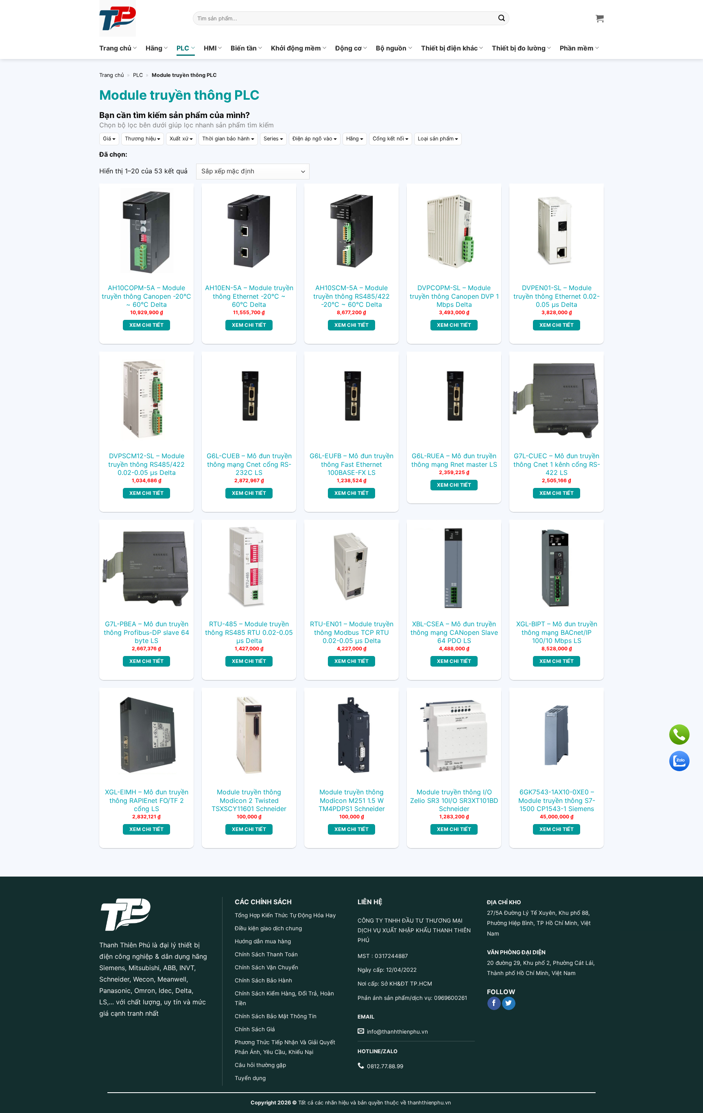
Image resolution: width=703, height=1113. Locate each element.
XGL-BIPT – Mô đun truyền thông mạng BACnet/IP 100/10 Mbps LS (556, 632)
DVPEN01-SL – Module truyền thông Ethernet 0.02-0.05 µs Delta (556, 296)
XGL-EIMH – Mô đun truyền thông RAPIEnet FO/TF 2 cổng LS (146, 800)
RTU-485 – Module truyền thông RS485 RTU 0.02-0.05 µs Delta (249, 632)
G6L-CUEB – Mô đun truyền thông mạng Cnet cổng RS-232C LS (249, 464)
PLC (183, 48)
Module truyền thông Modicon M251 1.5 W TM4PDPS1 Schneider (352, 800)
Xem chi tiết (146, 325)
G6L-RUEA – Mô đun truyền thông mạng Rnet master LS (454, 460)
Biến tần (244, 48)
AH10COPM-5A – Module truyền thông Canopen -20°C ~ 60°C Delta (146, 296)
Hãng (154, 48)
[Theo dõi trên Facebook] (494, 1003)
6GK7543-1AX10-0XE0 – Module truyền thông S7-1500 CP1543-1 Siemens (556, 800)
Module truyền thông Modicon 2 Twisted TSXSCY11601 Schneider (249, 800)
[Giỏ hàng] (600, 18)
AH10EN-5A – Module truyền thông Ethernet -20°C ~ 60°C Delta (249, 296)
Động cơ (348, 48)
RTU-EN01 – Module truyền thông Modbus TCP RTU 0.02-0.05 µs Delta (351, 632)
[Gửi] (502, 18)
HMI (210, 48)
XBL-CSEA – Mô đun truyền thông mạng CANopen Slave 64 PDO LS (454, 632)
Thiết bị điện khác (449, 48)
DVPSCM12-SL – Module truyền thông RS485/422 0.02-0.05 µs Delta (146, 464)
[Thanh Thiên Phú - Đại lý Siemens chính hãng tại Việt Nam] (140, 18)
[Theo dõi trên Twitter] (508, 1003)
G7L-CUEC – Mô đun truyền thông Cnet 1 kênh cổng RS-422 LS (556, 464)
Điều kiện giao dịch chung (268, 928)
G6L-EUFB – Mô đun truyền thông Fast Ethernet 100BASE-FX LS (351, 464)
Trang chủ (115, 48)
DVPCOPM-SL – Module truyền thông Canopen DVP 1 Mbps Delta (454, 296)
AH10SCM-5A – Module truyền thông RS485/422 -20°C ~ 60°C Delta (351, 296)
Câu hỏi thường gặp (260, 1065)
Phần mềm (577, 48)
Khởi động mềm (296, 48)
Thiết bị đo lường (519, 48)
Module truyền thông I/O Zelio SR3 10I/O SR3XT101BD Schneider (454, 800)
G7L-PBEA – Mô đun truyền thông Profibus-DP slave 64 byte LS (146, 632)
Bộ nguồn (391, 48)
